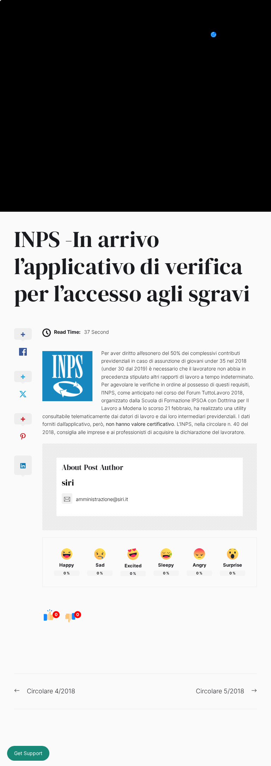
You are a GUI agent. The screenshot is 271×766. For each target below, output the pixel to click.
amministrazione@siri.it (102, 499)
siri (68, 482)
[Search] (237, 35)
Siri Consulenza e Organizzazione (87, 34)
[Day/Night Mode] (217, 35)
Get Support (28, 753)
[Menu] (252, 35)
